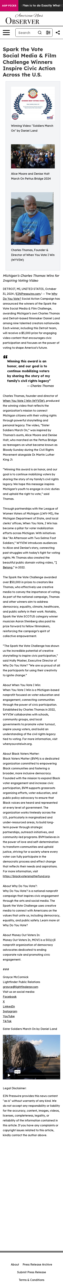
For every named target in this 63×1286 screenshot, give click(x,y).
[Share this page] (57, 32)
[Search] (40, 33)
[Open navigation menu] (6, 32)
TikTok (7, 1021)
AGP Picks (9, 5)
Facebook (10, 996)
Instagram (10, 1011)
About (15, 1264)
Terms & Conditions (31, 1280)
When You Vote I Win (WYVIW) (24, 400)
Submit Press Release (31, 1272)
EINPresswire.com (28, 294)
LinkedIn (9, 1006)
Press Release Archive (37, 1264)
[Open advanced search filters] (48, 33)
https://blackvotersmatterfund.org (26, 876)
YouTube (9, 1016)
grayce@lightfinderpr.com (20, 987)
